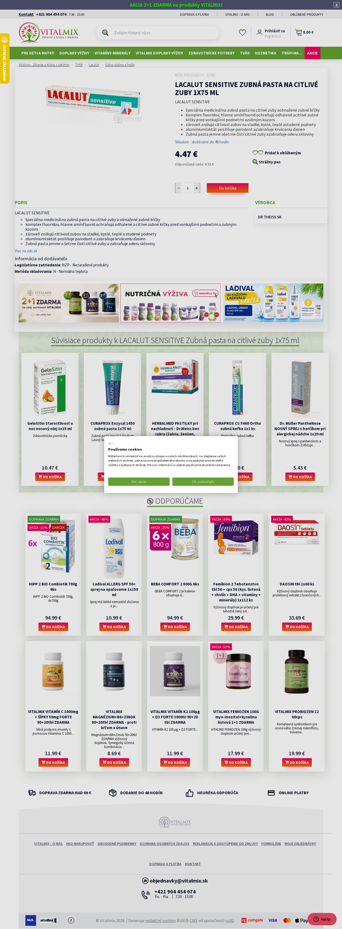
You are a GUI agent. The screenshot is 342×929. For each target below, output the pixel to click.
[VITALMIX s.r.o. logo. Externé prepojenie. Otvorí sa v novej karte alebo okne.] (111, 443)
